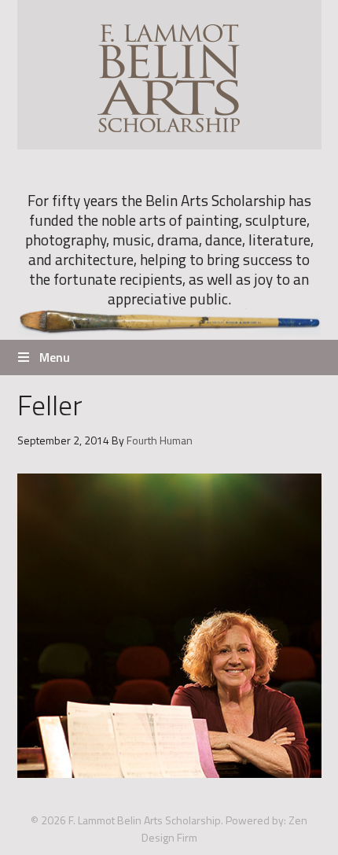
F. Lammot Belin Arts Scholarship (169, 74)
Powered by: (256, 820)
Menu (54, 357)
